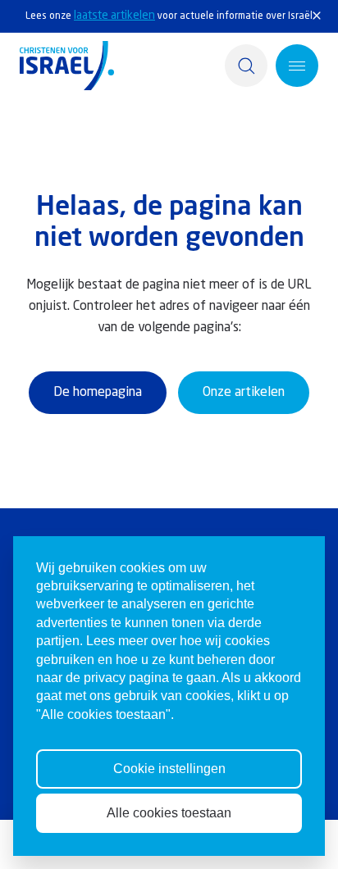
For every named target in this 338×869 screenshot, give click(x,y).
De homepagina (97, 392)
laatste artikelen (114, 15)
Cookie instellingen (169, 769)
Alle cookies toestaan (169, 813)
